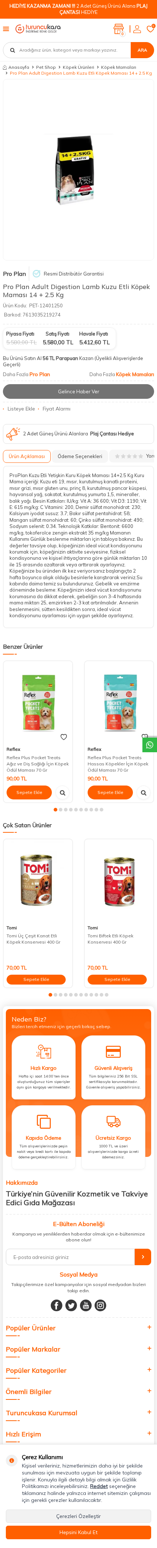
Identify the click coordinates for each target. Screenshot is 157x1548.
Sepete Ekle (29, 792)
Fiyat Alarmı (56, 408)
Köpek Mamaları (118, 67)
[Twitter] (71, 1305)
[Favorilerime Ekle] (64, 737)
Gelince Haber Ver (78, 391)
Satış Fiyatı (57, 334)
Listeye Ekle (21, 408)
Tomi (12, 927)
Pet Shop (46, 67)
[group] (78, 169)
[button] (55, 810)
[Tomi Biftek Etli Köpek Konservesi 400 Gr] (119, 880)
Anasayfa (18, 67)
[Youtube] (86, 1305)
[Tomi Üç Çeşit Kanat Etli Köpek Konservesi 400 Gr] (38, 880)
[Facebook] (56, 1305)
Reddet (99, 1486)
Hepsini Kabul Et (78, 1532)
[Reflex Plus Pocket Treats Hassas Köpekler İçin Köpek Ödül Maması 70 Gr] (119, 702)
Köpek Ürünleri (78, 67)
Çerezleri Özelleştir (78, 1516)
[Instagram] (100, 1305)
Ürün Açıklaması (27, 456)
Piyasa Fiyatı (20, 334)
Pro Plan (14, 273)
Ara (142, 50)
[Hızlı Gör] (62, 792)
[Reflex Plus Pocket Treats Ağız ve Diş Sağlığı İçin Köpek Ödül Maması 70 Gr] (38, 702)
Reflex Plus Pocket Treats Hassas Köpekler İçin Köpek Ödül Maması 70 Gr (118, 764)
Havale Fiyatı (93, 334)
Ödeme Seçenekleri (80, 456)
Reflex (13, 749)
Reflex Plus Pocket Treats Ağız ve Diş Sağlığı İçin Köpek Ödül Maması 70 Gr (38, 764)
